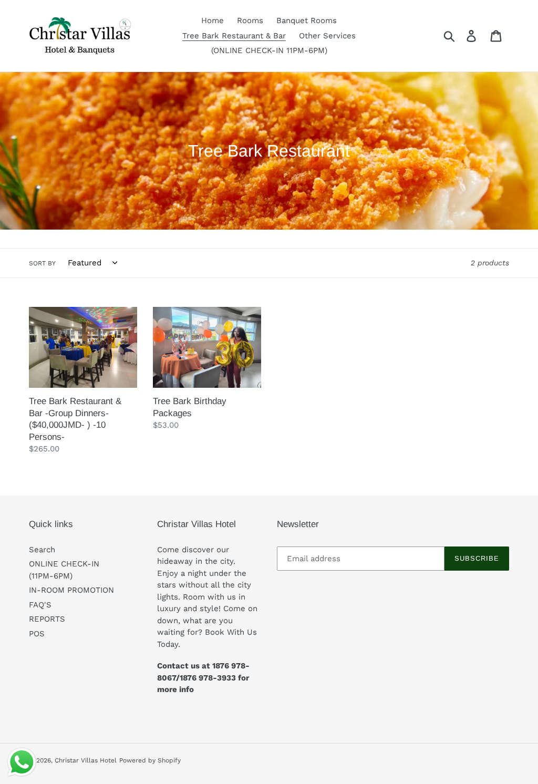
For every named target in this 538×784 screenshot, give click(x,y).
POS (37, 633)
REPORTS (47, 619)
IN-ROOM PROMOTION (71, 590)
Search (42, 549)
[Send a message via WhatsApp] (21, 762)
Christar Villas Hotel (86, 760)
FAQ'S (40, 605)
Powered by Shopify (150, 760)
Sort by (42, 263)
